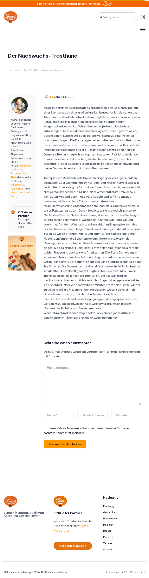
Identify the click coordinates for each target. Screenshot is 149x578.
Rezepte (108, 537)
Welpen (107, 549)
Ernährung (108, 506)
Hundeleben (110, 518)
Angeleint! (17, 184)
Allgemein (47, 70)
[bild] (49, 96)
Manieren (108, 524)
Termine (107, 543)
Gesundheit (110, 512)
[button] (142, 29)
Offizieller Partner (25, 213)
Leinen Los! (18, 188)
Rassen (107, 530)
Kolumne (59, 70)
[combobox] (117, 17)
